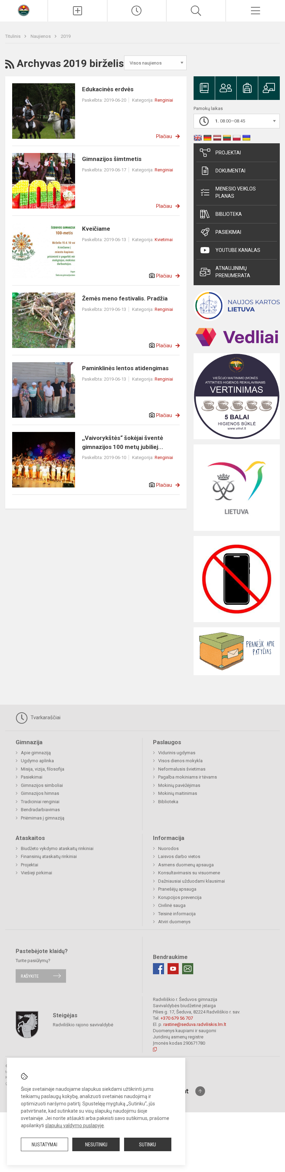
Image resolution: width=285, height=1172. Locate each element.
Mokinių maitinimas (177, 793)
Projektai (228, 152)
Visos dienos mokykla (180, 760)
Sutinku (147, 1144)
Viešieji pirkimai (36, 872)
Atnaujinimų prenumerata (232, 271)
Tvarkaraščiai (44, 717)
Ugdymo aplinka (37, 760)
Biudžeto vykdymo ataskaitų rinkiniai (57, 848)
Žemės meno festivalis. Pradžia (125, 298)
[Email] (187, 968)
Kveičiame (96, 228)
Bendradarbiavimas (40, 809)
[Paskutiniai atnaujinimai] (136, 11)
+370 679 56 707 (177, 1018)
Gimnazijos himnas (40, 793)
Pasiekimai (228, 232)
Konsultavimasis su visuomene (189, 872)
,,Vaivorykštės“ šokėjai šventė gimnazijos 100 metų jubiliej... (122, 442)
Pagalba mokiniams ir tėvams (187, 777)
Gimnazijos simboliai (42, 785)
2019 (66, 36)
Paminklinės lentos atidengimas (125, 368)
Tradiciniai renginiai (40, 801)
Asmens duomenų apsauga (186, 864)
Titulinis (13, 36)
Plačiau (164, 136)
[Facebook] (158, 968)
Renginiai (164, 100)
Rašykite (30, 975)
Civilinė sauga (172, 905)
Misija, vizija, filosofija (42, 769)
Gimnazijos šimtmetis (111, 158)
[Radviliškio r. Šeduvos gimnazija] (24, 10)
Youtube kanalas (237, 250)
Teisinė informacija (177, 913)
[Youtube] (173, 968)
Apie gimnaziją (36, 752)
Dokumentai (230, 170)
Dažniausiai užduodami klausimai (191, 881)
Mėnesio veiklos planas (235, 192)
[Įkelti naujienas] (77, 11)
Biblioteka (228, 214)
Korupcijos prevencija (180, 897)
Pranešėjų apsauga (177, 889)
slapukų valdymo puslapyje (74, 1125)
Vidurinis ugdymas (176, 752)
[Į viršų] (200, 1091)
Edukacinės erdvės (107, 89)
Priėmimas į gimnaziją (42, 818)
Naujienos (41, 36)
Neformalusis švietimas (181, 769)
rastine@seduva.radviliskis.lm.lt (194, 1024)
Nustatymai (44, 1144)
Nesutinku (96, 1144)
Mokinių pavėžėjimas (179, 785)
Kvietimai (164, 239)
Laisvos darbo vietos (179, 856)
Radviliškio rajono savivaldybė (83, 1024)
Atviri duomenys (174, 921)
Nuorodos (168, 848)
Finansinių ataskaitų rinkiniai (49, 856)
